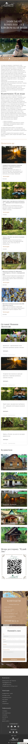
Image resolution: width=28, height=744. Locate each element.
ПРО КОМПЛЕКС (6, 713)
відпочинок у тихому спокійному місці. (16, 70)
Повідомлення (6, 649)
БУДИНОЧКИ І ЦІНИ (7, 693)
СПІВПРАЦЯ (5, 703)
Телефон (5, 644)
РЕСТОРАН (5, 699)
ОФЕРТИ (4, 701)
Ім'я (3, 634)
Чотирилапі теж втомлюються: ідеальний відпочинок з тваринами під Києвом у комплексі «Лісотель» (12, 167)
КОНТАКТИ (5, 717)
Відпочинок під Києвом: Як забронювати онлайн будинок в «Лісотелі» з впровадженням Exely (14, 273)
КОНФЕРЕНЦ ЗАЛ (6, 697)
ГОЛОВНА (4, 711)
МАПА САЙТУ (5, 721)
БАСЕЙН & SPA (6, 695)
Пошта (4, 639)
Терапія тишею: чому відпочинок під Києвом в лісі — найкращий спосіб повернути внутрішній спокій (13, 203)
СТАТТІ (4, 719)
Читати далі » (5, 351)
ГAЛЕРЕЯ (4, 715)
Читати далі (6, 176)
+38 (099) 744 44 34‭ (11, 620)
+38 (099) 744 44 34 (6, 684)
